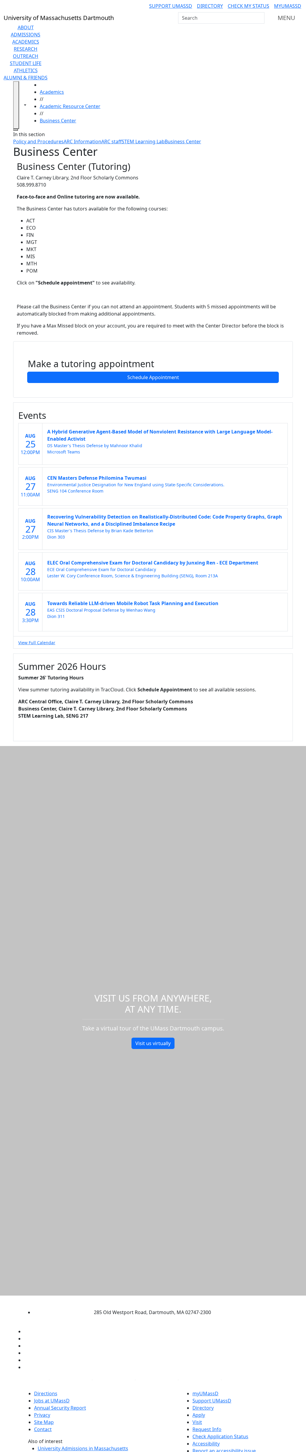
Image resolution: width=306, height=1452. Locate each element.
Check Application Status (220, 1436)
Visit (197, 1422)
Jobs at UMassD (52, 1400)
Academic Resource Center (70, 106)
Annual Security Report (60, 1408)
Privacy (42, 1415)
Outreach (25, 56)
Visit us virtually (153, 1043)
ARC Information (82, 141)
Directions (45, 1393)
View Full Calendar (36, 642)
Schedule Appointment (153, 377)
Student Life (26, 63)
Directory (210, 6)
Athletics (26, 70)
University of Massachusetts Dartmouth (147, 1300)
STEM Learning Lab (143, 141)
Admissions (25, 34)
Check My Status (248, 6)
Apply (198, 1415)
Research (25, 49)
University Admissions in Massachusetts (83, 1448)
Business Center (58, 120)
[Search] (259, 18)
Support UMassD (170, 6)
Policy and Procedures (38, 141)
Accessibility (206, 1443)
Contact (43, 1429)
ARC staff (111, 141)
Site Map (44, 1422)
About (26, 27)
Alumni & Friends (26, 77)
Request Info (206, 1429)
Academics (25, 42)
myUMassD (287, 6)
